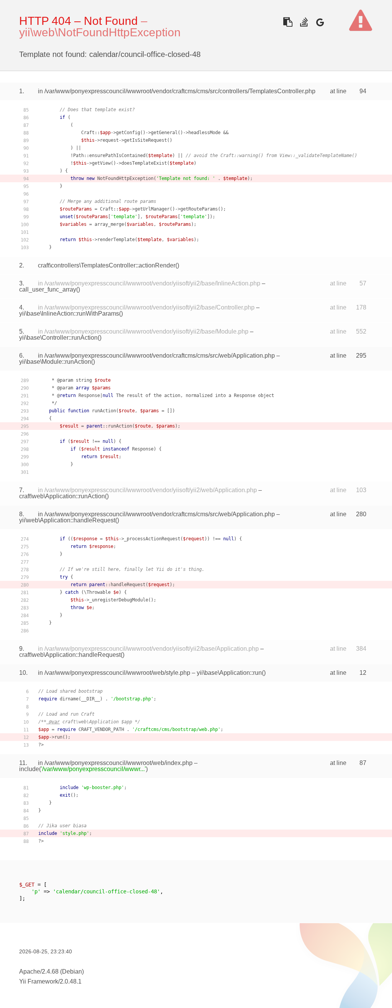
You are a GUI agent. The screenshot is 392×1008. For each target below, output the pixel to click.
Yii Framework (38, 981)
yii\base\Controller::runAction (58, 337)
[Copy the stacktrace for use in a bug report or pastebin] (287, 22)
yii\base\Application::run (229, 672)
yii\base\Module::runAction (55, 361)
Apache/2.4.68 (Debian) (51, 971)
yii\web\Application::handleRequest (67, 520)
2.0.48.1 (71, 981)
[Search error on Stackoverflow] (303, 22)
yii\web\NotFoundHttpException (100, 32)
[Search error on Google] (320, 22)
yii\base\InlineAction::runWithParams (69, 313)
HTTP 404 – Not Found (78, 21)
